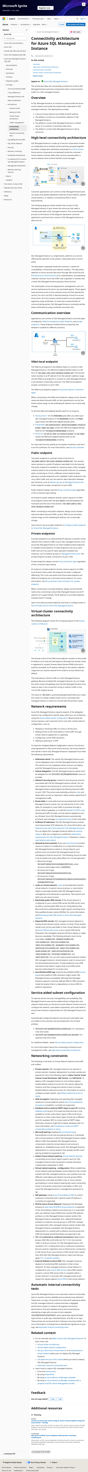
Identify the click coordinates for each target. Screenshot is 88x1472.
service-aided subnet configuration (53, 718)
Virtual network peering (72, 1156)
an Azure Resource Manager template (60, 1377)
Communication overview (42, 70)
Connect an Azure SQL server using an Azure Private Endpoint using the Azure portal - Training (57, 1422)
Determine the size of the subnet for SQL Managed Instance (59, 828)
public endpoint (65, 321)
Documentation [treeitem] (11, 65)
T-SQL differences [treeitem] (14, 93)
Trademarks (18, 1471)
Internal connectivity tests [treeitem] (16, 134)
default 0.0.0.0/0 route (76, 810)
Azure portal (40, 416)
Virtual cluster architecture (48, 1344)
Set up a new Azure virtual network (51, 1350)
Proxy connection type (67, 490)
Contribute (40, 1467)
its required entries (63, 819)
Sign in (82, 19)
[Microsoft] (4, 18)
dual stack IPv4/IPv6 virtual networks (60, 1207)
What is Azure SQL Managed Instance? (67, 1338)
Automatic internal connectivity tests (53, 1327)
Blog (30, 1467)
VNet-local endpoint (50, 321)
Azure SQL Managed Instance (47, 32)
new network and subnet (45, 840)
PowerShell (39, 425)
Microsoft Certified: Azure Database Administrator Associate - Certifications (54, 1436)
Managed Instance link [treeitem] (16, 97)
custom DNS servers (58, 1270)
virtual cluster (77, 149)
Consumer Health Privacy (65, 1467)
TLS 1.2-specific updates (49, 1258)
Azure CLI (39, 434)
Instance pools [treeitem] (14, 108)
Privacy (49, 1467)
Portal (62, 24)
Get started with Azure (75, 24)
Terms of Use (6, 1471)
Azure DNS (61, 1279)
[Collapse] (27, 30)
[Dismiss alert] (83, 4)
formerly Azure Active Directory (44, 275)
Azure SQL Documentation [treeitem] (13, 43)
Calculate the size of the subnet (50, 1359)
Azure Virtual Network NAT (63, 1195)
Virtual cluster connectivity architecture (47, 73)
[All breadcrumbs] (33, 32)
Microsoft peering (66, 1132)
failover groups (56, 482)
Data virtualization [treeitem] (14, 100)
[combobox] (15, 34)
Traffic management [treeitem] (16, 123)
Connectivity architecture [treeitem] (14, 128)
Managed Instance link (74, 482)
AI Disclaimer (6, 1467)
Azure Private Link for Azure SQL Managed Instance (52, 605)
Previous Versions (20, 1467)
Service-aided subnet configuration (69, 1042)
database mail (41, 1111)
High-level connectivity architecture (45, 67)
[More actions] (84, 32)
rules (78, 792)
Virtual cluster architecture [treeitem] (14, 117)
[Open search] (77, 19)
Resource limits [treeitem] (14, 112)
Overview (36, 64)
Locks (60, 885)
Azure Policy (71, 843)
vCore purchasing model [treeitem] (16, 89)
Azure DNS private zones (48, 930)
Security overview (77, 447)
